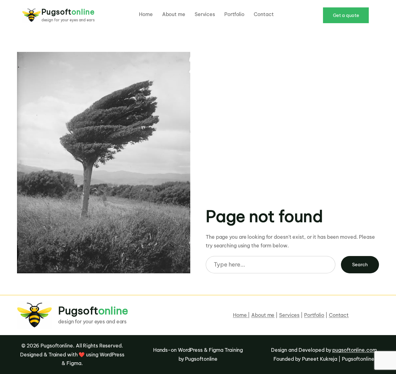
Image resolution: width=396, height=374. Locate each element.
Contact (339, 315)
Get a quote (346, 15)
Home (240, 315)
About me (262, 315)
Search (360, 264)
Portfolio (314, 315)
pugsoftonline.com (354, 350)
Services (289, 315)
